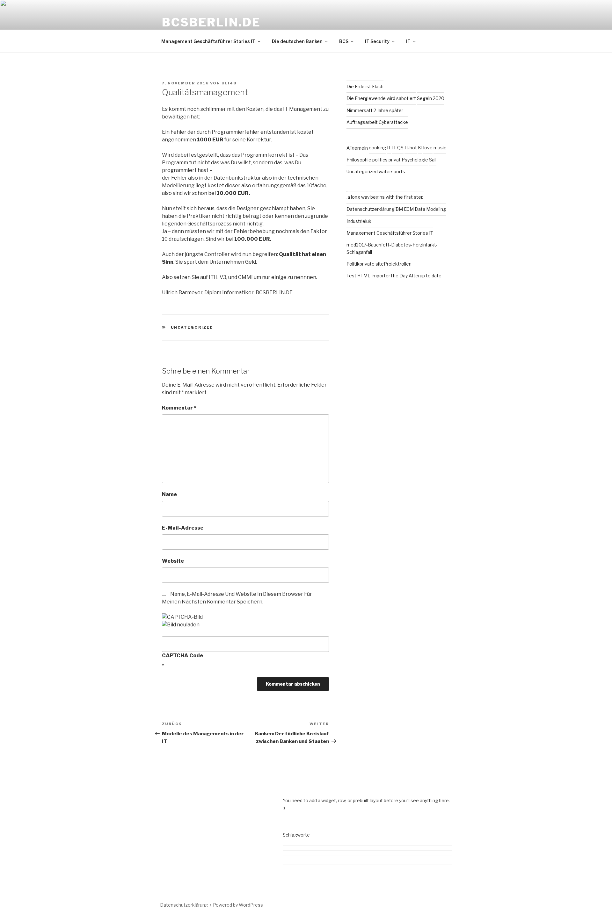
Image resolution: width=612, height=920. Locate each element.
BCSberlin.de (211, 22)
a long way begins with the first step (385, 197)
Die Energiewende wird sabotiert (381, 98)
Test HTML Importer (368, 275)
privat (395, 159)
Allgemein (357, 148)
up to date (430, 275)
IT (408, 41)
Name (169, 494)
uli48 (229, 83)
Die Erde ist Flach (364, 86)
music (439, 147)
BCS (343, 41)
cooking (377, 147)
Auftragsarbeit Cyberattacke (377, 122)
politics (380, 159)
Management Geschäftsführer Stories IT (208, 41)
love (428, 147)
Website (173, 561)
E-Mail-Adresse (182, 528)
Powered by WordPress (238, 905)
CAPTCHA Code (182, 656)
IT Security (377, 41)
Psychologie (415, 159)
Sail (432, 159)
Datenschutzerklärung (370, 209)
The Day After (405, 275)
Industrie (355, 221)
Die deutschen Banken (297, 41)
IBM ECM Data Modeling (420, 209)
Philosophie (358, 159)
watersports (392, 171)
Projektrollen (398, 264)
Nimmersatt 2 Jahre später (374, 110)
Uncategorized (192, 327)
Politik (353, 264)
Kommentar (179, 408)
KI (420, 147)
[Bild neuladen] (181, 625)
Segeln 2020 (430, 98)
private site (372, 264)
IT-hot (410, 147)
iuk (368, 221)
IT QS (398, 147)
